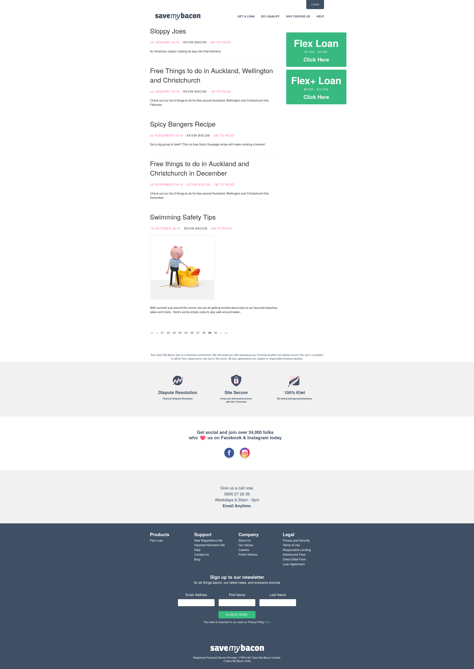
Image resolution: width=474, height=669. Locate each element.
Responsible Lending (297, 550)
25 (186, 332)
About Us (244, 540)
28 (203, 332)
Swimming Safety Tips (183, 216)
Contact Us (201, 554)
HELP (320, 16)
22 (168, 332)
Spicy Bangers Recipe (183, 123)
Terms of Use (291, 545)
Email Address (196, 594)
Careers (243, 550)
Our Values (245, 545)
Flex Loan (156, 540)
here (267, 622)
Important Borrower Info (209, 545)
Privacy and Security (296, 540)
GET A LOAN (246, 16)
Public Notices (248, 554)
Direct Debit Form (294, 559)
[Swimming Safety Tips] (214, 267)
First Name (237, 594)
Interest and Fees (294, 554)
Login (315, 4)
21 (162, 332)
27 (197, 332)
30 (215, 332)
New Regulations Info (208, 540)
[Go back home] (178, 16)
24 (180, 332)
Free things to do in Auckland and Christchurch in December (199, 168)
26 (192, 332)
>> (226, 332)
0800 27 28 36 (237, 494)
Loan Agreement (294, 564)
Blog (197, 559)
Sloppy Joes (168, 30)
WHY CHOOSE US (298, 16)
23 (174, 332)
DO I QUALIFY (270, 16)
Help (197, 550)
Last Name (278, 594)
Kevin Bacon (195, 42)
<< (152, 332)
